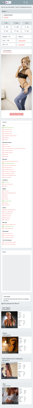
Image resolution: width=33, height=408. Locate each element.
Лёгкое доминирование (10, 193)
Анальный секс (8, 129)
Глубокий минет (8, 213)
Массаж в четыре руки (9, 171)
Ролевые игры (7, 201)
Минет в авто (7, 215)
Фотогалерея (7, 50)
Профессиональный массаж (11, 161)
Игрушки (6, 137)
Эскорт (6, 144)
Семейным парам (8, 150)
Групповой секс (8, 133)
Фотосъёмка (7, 146)
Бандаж (6, 203)
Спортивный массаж (9, 173)
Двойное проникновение (10, 135)
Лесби (5, 186)
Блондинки (22, 44)
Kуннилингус (7, 217)
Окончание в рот (8, 233)
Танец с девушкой (8, 184)
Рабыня (6, 197)
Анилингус (6, 219)
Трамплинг (6, 205)
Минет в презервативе (10, 209)
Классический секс (9, 127)
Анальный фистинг (8, 226)
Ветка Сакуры (7, 177)
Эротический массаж (9, 163)
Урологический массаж (10, 165)
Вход (27, 1)
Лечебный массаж (8, 169)
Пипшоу (6, 154)
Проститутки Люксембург (8, 7)
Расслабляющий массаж (10, 175)
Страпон (6, 199)
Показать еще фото (16, 114)
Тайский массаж (8, 167)
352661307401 (8, 15)
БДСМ (5, 195)
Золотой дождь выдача (10, 242)
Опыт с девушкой (8, 211)
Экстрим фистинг (8, 228)
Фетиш (6, 139)
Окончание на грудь (9, 235)
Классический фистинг (9, 224)
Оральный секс (8, 131)
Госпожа (6, 191)
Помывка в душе (8, 152)
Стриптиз (6, 182)
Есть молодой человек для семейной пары (14, 148)
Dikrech (17, 7)
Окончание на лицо (9, 237)
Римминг (6, 156)
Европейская (22, 40)
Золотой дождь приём (9, 244)
